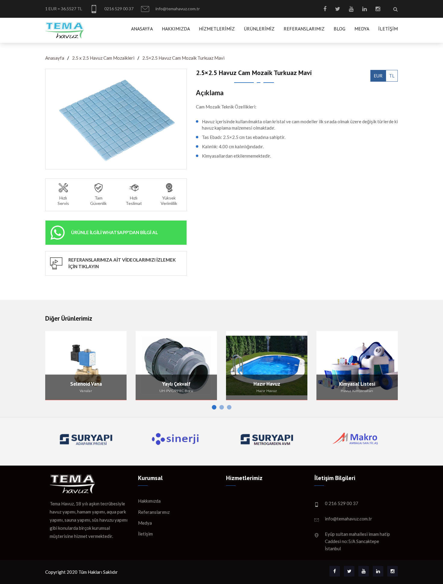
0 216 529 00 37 (341, 503)
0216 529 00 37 (118, 8)
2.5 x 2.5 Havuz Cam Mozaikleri (103, 58)
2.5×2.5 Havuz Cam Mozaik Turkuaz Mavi (183, 58)
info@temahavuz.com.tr (177, 8)
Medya (361, 29)
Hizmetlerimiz (217, 29)
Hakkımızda (176, 29)
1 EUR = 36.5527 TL (63, 8)
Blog (339, 29)
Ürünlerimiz (259, 29)
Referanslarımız (304, 29)
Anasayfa (142, 29)
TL (391, 75)
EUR (378, 75)
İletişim (388, 29)
